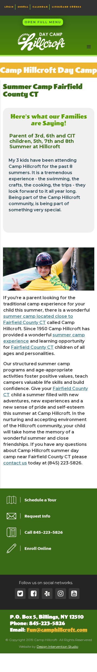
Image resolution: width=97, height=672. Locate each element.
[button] (89, 47)
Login (9, 7)
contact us (15, 463)
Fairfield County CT (32, 347)
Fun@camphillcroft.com (57, 630)
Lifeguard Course (66, 7)
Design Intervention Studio (57, 647)
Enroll (23, 7)
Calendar (40, 7)
